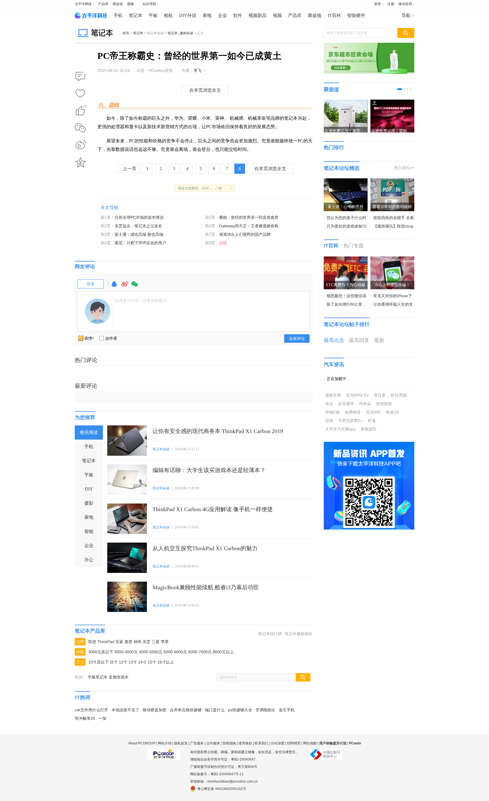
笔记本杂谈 (161, 449)
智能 (88, 531)
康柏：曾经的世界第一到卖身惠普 (248, 217)
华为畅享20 (85, 718)
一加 (102, 718)
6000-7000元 (200, 652)
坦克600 (373, 412)
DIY (89, 489)
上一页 (129, 168)
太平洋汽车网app (340, 429)
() (85, 107)
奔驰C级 (332, 412)
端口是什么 (215, 710)
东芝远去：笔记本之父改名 (138, 226)
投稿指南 (229, 743)
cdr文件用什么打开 (91, 710)
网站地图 (310, 743)
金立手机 (287, 710)
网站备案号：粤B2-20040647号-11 (217, 774)
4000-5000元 (150, 652)
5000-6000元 (175, 652)
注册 (390, 4)
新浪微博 (80, 145)
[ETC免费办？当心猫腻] (346, 260)
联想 (92, 641)
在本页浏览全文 (205, 90)
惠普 (128, 641)
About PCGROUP (141, 743)
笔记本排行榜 (270, 633)
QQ (114, 286)
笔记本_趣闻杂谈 (180, 33)
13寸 (132, 662)
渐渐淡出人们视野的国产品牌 (245, 234)
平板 (153, 15)
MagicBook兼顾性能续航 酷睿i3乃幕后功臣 (206, 587)
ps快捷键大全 (240, 710)
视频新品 (257, 15)
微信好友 (80, 128)
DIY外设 (187, 15)
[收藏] (80, 94)
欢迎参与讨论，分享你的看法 (140, 300)
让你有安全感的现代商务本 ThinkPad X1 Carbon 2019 (218, 431)
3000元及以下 (100, 652)
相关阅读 (89, 432)
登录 (377, 4)
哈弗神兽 (353, 412)
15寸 (152, 662)
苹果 (165, 641)
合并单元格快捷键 (185, 710)
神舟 (137, 641)
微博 (124, 286)
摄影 (88, 503)
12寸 (123, 662)
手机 (118, 15)
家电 (207, 15)
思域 (329, 420)
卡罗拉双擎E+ (350, 420)
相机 (168, 15)
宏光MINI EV (357, 395)
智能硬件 (356, 15)
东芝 (147, 641)
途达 (329, 403)
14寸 (142, 662)
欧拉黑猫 (399, 395)
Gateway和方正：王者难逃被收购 (248, 226)
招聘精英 (294, 743)
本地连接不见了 (125, 710)
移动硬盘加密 (154, 710)
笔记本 (135, 15)
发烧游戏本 (118, 677)
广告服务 (197, 743)
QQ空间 (80, 162)
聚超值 (118, 4)
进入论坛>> (404, 167)
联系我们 (261, 743)
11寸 (114, 662)
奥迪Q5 (392, 412)
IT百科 (334, 15)
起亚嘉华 (346, 403)
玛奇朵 (365, 403)
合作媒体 (213, 743)
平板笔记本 (98, 677)
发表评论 (297, 338)
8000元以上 (223, 652)
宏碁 (119, 641)
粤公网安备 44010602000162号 (221, 789)
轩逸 (372, 420)
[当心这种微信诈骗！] (392, 260)
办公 (88, 559)
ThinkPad (105, 641)
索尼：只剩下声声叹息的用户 (140, 243)
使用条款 (245, 743)
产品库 (103, 4)
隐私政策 (181, 743)
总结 (223, 243)
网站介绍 (164, 743)
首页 (126, 33)
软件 (237, 15)
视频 (130, 4)
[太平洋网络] (164, 752)
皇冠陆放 (384, 403)
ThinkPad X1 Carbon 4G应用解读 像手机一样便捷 (213, 509)
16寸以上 (165, 662)
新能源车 (369, 429)
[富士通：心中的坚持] (346, 182)
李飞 (197, 70)
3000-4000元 (126, 652)
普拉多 (380, 395)
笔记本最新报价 (298, 633)
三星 (156, 641)
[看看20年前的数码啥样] (392, 182)
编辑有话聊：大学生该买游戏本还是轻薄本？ (209, 470)
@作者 (111, 338)
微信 (134, 286)
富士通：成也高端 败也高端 (139, 234)
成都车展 (333, 395)
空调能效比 (265, 710)
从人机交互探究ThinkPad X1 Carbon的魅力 (205, 548)
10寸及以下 (98, 662)
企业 (222, 15)
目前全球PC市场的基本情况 (139, 217)
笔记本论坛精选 (341, 168)
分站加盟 (277, 743)
